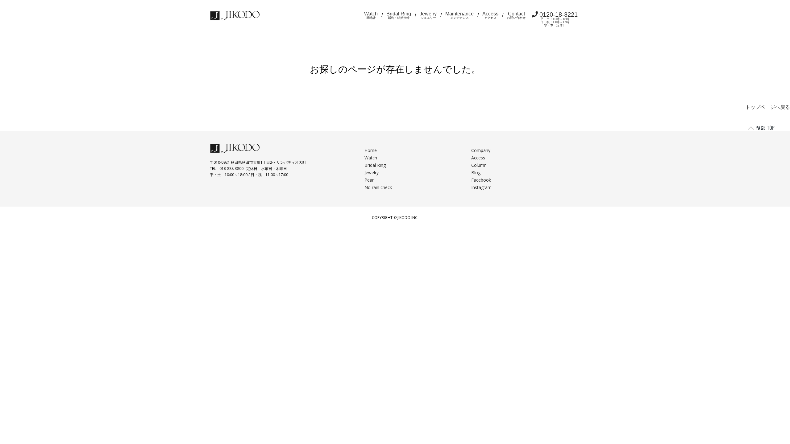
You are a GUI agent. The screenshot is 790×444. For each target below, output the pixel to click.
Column (479, 165)
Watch (371, 15)
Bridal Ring (398, 15)
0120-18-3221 (558, 19)
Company (480, 150)
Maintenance (459, 15)
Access (490, 15)
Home (370, 150)
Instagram (481, 187)
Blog (475, 172)
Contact (516, 15)
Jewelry (428, 15)
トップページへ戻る (768, 107)
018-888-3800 (231, 168)
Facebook (481, 180)
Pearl (369, 180)
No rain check (378, 187)
